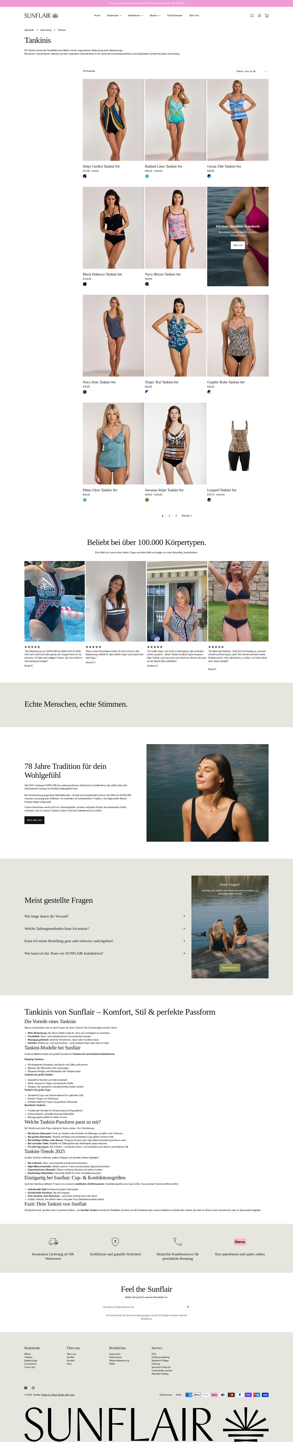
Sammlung (45, 30)
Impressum (115, 1354)
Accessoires (30, 1363)
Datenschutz (115, 1357)
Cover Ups (29, 1367)
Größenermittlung (160, 1357)
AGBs (112, 1363)
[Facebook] (26, 1388)
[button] (267, 15)
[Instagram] (33, 1388)
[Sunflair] (41, 15)
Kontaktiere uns (230, 967)
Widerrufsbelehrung (119, 1360)
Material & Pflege (160, 1360)
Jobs (69, 1363)
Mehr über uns (34, 820)
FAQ (154, 1354)
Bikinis (27, 1354)
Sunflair (70, 1357)
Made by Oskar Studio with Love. (58, 1394)
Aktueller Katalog (160, 1373)
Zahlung (156, 1363)
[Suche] (252, 15)
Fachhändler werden (162, 1370)
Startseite (29, 30)
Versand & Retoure (161, 1367)
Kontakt (70, 1360)
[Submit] (188, 1307)
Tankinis (28, 1357)
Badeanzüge (30, 1360)
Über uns (71, 1354)
